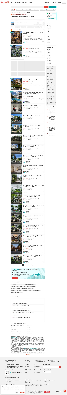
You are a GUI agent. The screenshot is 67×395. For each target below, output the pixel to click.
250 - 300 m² (49, 60)
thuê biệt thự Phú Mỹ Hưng (15, 288)
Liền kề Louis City (49, 87)
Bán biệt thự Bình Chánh (50, 74)
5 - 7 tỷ (48, 34)
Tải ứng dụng (46, 2)
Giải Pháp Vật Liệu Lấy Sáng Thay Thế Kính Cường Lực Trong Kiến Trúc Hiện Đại (52, 123)
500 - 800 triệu (49, 26)
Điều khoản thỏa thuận (37, 369)
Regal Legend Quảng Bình (51, 96)
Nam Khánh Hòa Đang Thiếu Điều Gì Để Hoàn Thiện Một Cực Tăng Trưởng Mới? (52, 134)
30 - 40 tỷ (48, 41)
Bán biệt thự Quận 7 (50, 73)
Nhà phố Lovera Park (50, 81)
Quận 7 (18, 12)
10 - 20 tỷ (48, 37)
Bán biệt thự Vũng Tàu (50, 70)
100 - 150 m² (49, 55)
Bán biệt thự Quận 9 (50, 76)
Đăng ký (59, 2)
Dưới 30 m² (48, 49)
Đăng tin (64, 2)
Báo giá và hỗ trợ (27, 367)
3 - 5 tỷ (48, 33)
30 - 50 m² (48, 50)
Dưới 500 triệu (49, 25)
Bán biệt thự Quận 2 (50, 71)
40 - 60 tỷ (48, 42)
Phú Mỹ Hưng (25, 290)
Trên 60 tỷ (48, 44)
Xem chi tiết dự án (40, 20)
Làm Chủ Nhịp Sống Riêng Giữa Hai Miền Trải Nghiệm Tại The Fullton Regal (52, 129)
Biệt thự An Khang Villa (50, 90)
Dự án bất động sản (50, 98)
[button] (55, 10)
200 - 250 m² (49, 58)
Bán (11, 12)
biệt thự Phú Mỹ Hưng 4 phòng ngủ (16, 286)
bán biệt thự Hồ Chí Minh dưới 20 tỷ (16, 292)
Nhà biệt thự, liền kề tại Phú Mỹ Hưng (25, 12)
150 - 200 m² (49, 57)
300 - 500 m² (49, 61)
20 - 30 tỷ (48, 39)
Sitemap (26, 372)
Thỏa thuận (48, 23)
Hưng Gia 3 (17, 26)
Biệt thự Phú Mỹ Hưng (14, 337)
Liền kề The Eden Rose (50, 89)
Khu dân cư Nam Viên (30, 26)
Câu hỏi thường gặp (28, 369)
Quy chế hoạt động (37, 367)
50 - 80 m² (48, 52)
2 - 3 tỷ (48, 31)
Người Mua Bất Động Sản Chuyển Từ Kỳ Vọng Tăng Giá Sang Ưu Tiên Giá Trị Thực (52, 118)
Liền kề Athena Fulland (50, 92)
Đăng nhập (54, 2)
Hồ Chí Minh (14, 12)
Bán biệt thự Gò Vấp (50, 68)
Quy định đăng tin (37, 366)
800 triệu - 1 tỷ (49, 28)
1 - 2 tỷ (48, 30)
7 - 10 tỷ (48, 36)
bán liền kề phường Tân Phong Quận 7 (27, 288)
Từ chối (16, 392)
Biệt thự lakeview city (50, 79)
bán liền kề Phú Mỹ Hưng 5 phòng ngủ (30, 286)
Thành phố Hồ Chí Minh (33, 348)
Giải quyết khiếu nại (37, 372)
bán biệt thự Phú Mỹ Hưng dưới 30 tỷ (29, 284)
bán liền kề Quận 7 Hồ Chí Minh (16, 290)
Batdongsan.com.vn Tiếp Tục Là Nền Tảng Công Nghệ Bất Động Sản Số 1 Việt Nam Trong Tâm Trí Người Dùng (52, 111)
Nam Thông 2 (38, 26)
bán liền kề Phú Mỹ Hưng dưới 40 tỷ (16, 284)
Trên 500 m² (49, 63)
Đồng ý (22, 392)
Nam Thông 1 (23, 26)
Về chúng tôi (27, 366)
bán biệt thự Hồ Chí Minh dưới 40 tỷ (34, 290)
